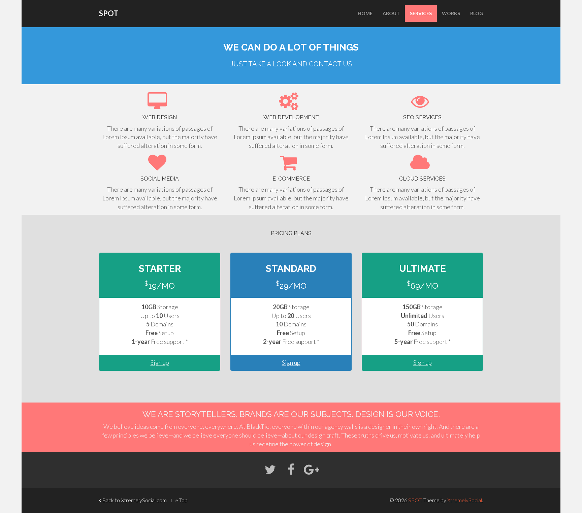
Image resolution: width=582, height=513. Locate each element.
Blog (476, 13)
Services (421, 13)
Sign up (160, 362)
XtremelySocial (464, 500)
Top (183, 500)
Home (365, 13)
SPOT (109, 13)
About (391, 13)
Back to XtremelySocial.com (134, 500)
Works (451, 13)
